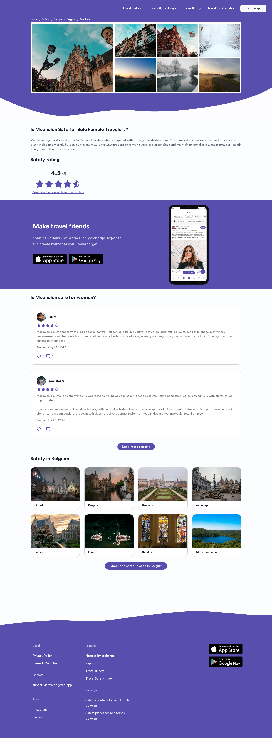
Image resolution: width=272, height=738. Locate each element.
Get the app (253, 8)
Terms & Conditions (46, 663)
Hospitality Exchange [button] (161, 8)
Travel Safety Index (98, 678)
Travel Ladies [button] (131, 8)
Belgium (71, 19)
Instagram (40, 709)
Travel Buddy (94, 671)
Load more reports (136, 446)
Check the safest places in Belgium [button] (136, 566)
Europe (58, 19)
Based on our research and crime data (58, 192)
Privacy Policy (42, 655)
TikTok (38, 717)
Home (34, 19)
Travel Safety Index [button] (220, 8)
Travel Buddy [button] (192, 8)
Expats (90, 663)
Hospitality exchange (100, 655)
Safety (46, 19)
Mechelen (85, 19)
